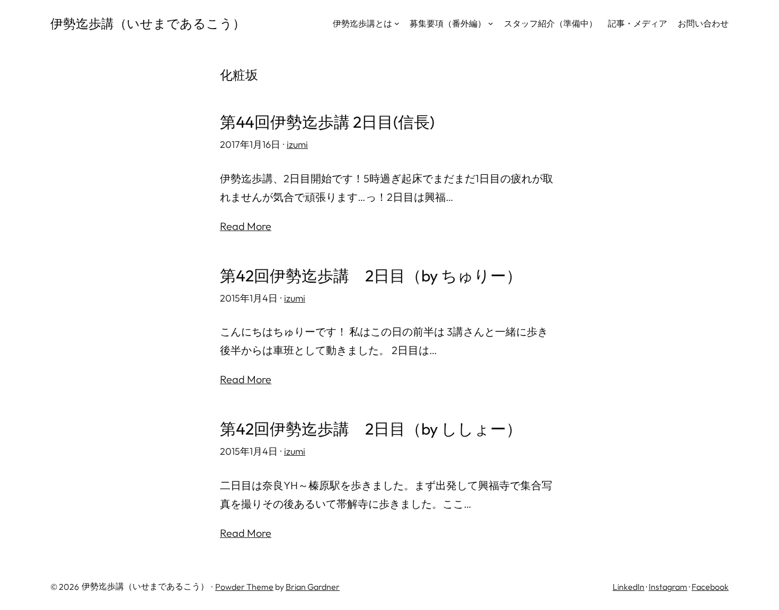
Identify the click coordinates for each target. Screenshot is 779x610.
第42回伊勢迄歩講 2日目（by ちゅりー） (371, 276)
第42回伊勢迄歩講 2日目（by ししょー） (371, 429)
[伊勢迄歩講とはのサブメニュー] (397, 23)
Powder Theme (244, 586)
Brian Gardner (313, 586)
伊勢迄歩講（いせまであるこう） (147, 23)
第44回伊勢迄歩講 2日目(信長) (327, 122)
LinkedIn (628, 586)
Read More (245, 226)
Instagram (668, 586)
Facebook (710, 586)
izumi (297, 144)
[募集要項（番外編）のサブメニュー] (490, 23)
